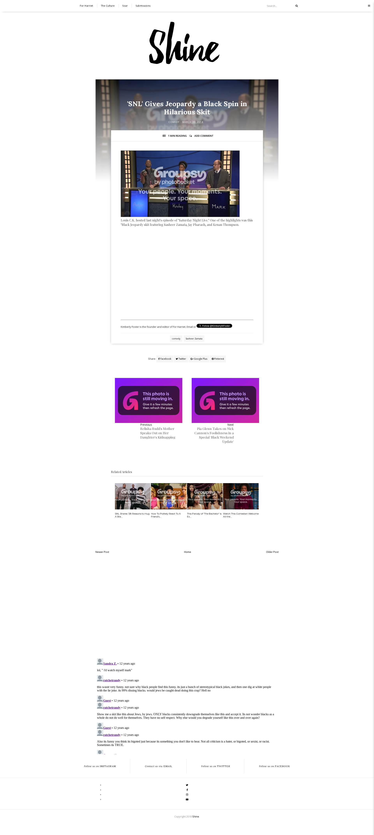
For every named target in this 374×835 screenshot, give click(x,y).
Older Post (272, 552)
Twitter (182, 358)
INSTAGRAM (100, 766)
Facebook (165, 358)
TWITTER (215, 766)
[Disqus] (187, 605)
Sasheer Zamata (194, 338)
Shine (195, 816)
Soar (125, 5)
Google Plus (200, 358)
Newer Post (102, 552)
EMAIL (158, 766)
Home (187, 552)
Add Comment (203, 135)
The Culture (108, 5)
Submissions (143, 5)
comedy (173, 122)
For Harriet (86, 5)
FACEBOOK (274, 766)
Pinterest (219, 358)
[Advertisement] (187, 249)
